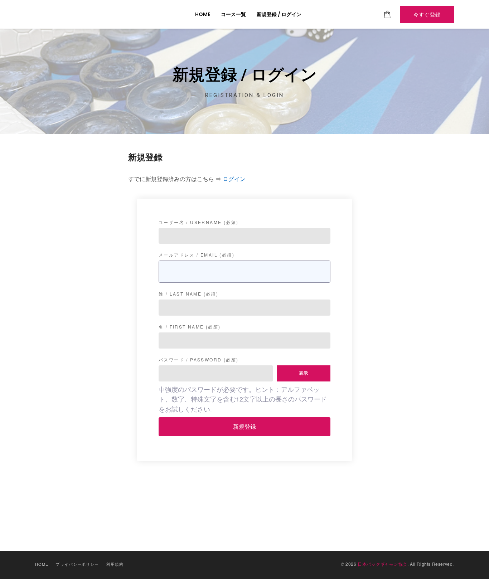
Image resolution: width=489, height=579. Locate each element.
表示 (303, 373)
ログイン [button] (234, 179)
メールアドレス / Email (196, 255)
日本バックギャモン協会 (382, 564)
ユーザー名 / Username (198, 222)
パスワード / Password (198, 359)
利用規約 (114, 564)
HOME (41, 564)
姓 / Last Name (188, 294)
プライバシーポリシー (77, 564)
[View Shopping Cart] (387, 14)
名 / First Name (190, 327)
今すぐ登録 (427, 14)
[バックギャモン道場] (74, 14)
